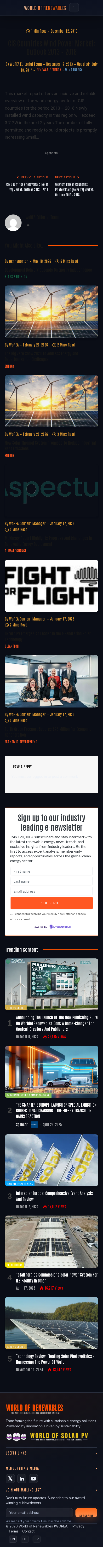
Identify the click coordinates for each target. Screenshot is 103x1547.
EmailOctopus (62, 927)
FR (37, 1539)
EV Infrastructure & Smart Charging (28, 1095)
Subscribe (86, 1515)
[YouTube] (33, 1478)
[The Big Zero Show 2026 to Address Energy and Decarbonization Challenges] (51, 311)
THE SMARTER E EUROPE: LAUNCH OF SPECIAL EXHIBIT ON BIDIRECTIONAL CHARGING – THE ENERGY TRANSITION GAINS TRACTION (56, 1110)
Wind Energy (73, 69)
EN (13, 1539)
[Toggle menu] (74, 7)
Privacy (78, 1526)
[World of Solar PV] (59, 1437)
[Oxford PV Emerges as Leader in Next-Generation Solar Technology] (51, 586)
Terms (13, 1531)
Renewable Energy (49, 69)
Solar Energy (14, 1265)
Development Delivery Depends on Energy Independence (48, 269)
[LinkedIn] (21, 1478)
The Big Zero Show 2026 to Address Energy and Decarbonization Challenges (41, 356)
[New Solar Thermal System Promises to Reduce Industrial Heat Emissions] (51, 401)
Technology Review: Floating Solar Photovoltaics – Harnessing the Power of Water (55, 1358)
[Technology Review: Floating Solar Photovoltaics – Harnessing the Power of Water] (51, 1323)
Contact (28, 1531)
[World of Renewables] (16, 1437)
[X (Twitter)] (10, 1478)
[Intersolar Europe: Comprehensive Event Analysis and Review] (51, 1160)
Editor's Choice (16, 1007)
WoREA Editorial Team (26, 63)
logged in (39, 776)
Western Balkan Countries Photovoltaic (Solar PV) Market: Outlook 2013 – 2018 (74, 189)
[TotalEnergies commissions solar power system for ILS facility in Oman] (51, 1242)
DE (25, 1539)
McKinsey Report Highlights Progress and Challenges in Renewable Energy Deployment (48, 540)
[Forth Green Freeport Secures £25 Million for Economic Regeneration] (51, 681)
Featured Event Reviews (20, 1183)
